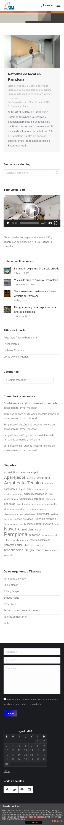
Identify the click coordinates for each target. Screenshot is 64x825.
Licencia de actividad (19, 90)
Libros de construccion (16, 356)
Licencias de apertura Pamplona (24, 94)
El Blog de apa (11, 591)
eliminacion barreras (37, 509)
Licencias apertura (13, 524)
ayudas (24, 488)
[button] (32, 211)
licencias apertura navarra (38, 524)
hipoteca (54, 514)
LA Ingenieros (11, 344)
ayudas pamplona (13, 494)
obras (38, 529)
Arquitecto (43, 477)
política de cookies (35, 817)
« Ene (7, 771)
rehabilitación (13, 550)
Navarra (46, 94)
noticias (28, 529)
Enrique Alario (11, 597)
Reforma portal (13, 545)
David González (12, 403)
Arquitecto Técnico (23, 483)
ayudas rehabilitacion (35, 494)
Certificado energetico (31, 498)
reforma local (49, 535)
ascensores (10, 489)
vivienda (8, 555)
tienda (55, 550)
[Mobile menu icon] (58, 5)
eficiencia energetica (14, 509)
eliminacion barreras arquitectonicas (19, 514)
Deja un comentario (18, 106)
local (57, 524)
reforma (35, 535)
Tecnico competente (15, 616)
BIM (51, 494)
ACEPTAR (33, 822)
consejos (9, 504)
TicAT (7, 623)
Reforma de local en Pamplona (24, 77)
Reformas (13, 98)
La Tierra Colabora (14, 350)
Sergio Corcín (11, 424)
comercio (50, 499)
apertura (31, 478)
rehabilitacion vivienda (33, 545)
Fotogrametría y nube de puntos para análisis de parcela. (35, 309)
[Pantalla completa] (56, 223)
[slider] (29, 223)
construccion (24, 504)
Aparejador (15, 477)
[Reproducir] (8, 223)
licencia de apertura (41, 90)
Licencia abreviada (38, 86)
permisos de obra (13, 414)
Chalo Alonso (11, 585)
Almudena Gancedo (15, 578)
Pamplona (15, 534)
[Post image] (7, 270)
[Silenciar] (50, 223)
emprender (43, 513)
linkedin (29, 789)
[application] (32, 211)
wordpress (22, 789)
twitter (14, 789)
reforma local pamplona (16, 540)
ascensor (49, 483)
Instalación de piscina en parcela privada (36, 268)
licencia (8, 519)
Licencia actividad (23, 519)
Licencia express (45, 519)
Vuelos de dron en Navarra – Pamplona (36, 280)
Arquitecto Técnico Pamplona (20, 337)
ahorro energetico (30, 472)
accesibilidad (11, 472)
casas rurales (11, 499)
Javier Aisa (10, 604)
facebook (7, 789)
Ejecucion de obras (18, 86)
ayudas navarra (40, 489)
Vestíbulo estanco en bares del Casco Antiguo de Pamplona (35, 293)
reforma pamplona (40, 540)
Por (17, 102)
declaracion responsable (44, 504)
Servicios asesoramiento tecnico (22, 610)
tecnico (48, 550)
